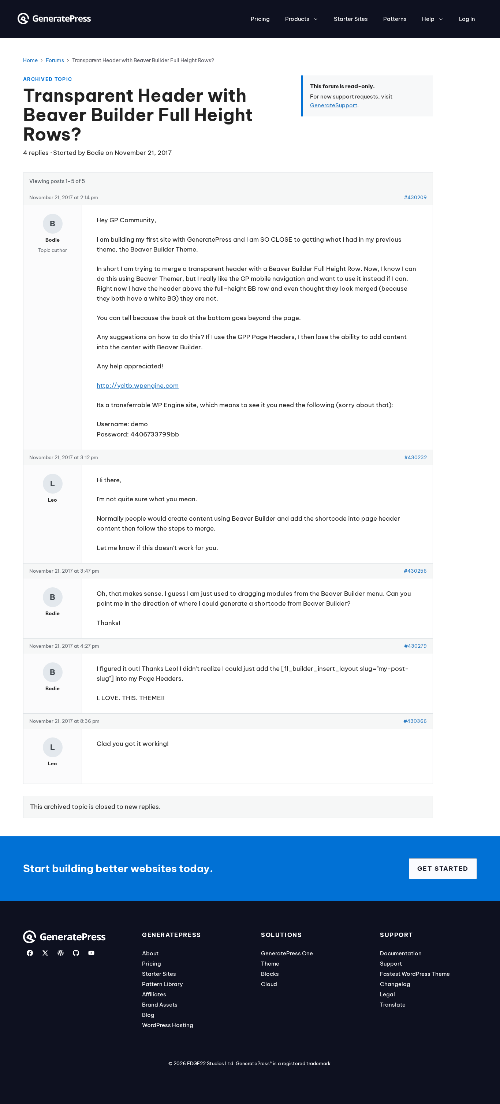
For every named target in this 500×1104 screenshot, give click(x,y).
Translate (393, 1004)
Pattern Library (162, 984)
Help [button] (428, 18)
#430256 (415, 571)
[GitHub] (76, 953)
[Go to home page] (54, 22)
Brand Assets (160, 1004)
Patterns (395, 18)
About (150, 953)
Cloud (269, 984)
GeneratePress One (287, 953)
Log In (467, 18)
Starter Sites (351, 18)
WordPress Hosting (167, 1025)
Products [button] (297, 18)
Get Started (443, 869)
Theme (270, 963)
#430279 (415, 646)
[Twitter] (45, 953)
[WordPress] (60, 953)
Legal (387, 994)
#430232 (415, 457)
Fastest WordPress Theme (415, 973)
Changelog (395, 984)
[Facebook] (30, 953)
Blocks (270, 973)
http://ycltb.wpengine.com (138, 386)
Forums (55, 60)
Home (30, 60)
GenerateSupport (333, 105)
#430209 (415, 197)
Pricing (260, 18)
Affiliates (154, 994)
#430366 (415, 721)
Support (391, 963)
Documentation (401, 953)
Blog (148, 1014)
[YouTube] (91, 953)
